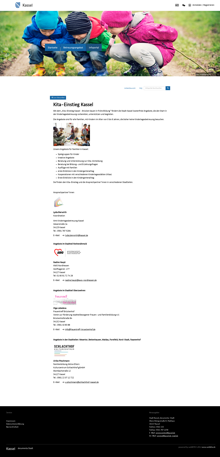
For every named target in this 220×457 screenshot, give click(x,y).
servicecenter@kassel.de (165, 433)
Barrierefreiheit (12, 427)
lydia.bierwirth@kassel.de (76, 236)
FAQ (140, 88)
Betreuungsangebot (73, 48)
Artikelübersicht (129, 88)
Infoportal (94, 48)
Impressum (10, 421)
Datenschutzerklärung (15, 424)
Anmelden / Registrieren (203, 5)
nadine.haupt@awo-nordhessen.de (81, 280)
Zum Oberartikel (59, 98)
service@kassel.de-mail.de (167, 436)
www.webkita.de (208, 447)
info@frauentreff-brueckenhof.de (80, 330)
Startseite (52, 48)
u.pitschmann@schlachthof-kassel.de (82, 382)
